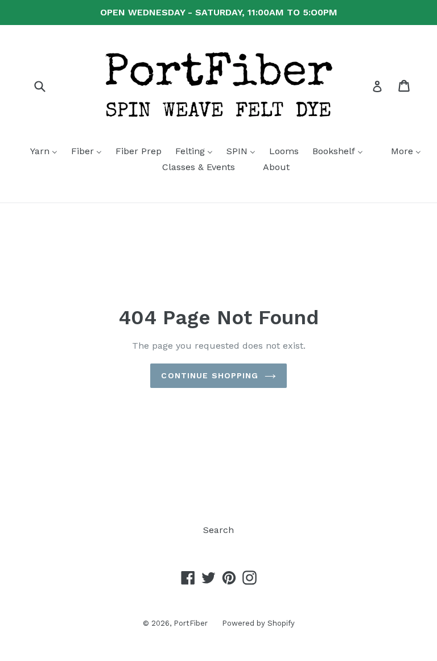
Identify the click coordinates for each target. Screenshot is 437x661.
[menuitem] (36, 152)
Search (218, 529)
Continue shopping (209, 375)
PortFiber (191, 623)
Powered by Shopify (258, 623)
